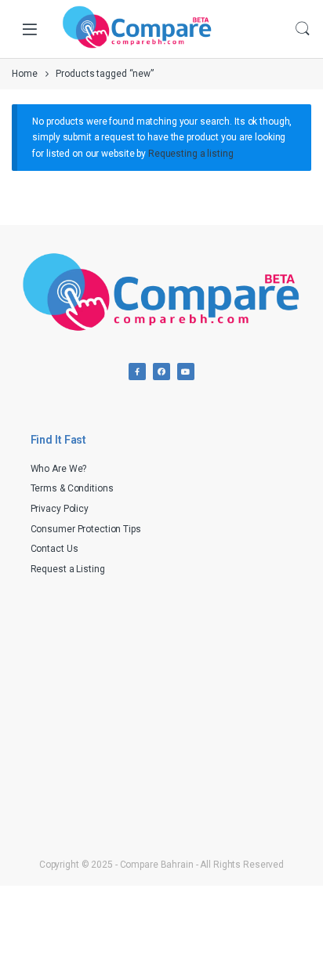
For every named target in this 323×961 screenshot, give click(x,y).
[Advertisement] (161, 704)
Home (25, 73)
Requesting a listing (191, 153)
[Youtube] (185, 371)
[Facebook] (137, 371)
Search (302, 29)
